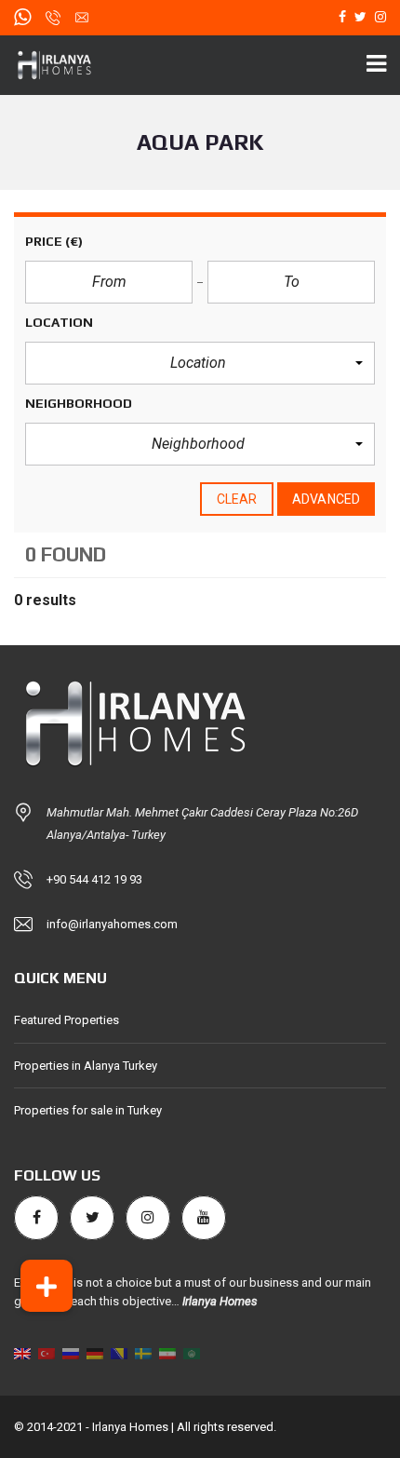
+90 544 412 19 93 (94, 879)
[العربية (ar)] (191, 1352)
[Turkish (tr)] (46, 1352)
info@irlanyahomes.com (112, 924)
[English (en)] (22, 1352)
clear (237, 499)
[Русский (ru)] (70, 1352)
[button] (200, 363)
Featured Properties (66, 1020)
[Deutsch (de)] (95, 1352)
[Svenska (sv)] (143, 1352)
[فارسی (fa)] (167, 1352)
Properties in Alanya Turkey (85, 1066)
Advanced (326, 499)
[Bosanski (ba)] (119, 1352)
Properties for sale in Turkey (88, 1110)
